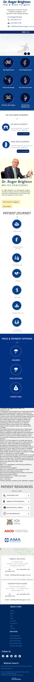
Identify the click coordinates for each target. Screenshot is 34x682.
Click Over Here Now (6, 477)
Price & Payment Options (17, 338)
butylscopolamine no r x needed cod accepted (13, 476)
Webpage (11, 437)
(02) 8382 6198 (16, 23)
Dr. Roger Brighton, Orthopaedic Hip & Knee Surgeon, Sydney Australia (15, 672)
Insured (16, 360)
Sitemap (3, 668)
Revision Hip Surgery (16, 646)
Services (14, 631)
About (12, 613)
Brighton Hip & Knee (17, 559)
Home (12, 611)
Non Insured (16, 378)
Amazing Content (13, 426)
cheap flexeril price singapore (8, 467)
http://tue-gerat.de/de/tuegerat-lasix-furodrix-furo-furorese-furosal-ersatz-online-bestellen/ (16, 473)
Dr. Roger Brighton (17, 182)
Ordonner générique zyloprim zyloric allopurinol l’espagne (17, 480)
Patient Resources (17, 488)
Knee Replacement (20, 141)
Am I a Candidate (23, 134)
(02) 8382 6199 (16, 20)
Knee (11, 618)
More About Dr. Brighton (11, 202)
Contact (12, 628)
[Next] (28, 53)
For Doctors (13, 623)
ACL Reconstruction (16, 643)
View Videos (7, 206)
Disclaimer (14, 666)
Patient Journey (17, 213)
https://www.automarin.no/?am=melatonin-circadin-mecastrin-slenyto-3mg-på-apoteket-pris (14, 470)
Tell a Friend (27, 666)
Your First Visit (13, 495)
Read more (25, 130)
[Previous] (25, 53)
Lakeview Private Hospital (17, 583)
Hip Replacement (19, 124)
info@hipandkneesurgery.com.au (18, 26)
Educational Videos (15, 508)
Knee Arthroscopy (15, 641)
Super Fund (16, 397)
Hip (11, 616)
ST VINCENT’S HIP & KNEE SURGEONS (12, 675)
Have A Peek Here (5, 479)
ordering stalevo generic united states (18, 413)
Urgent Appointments (15, 501)
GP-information (13, 514)
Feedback (8, 666)
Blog (11, 626)
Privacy (21, 666)
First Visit (13, 621)
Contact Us (9, 668)
